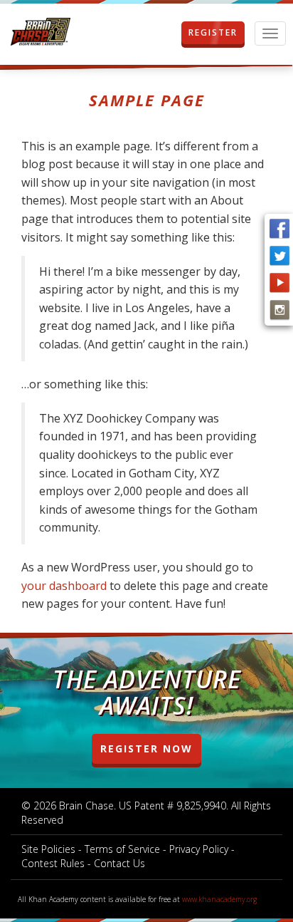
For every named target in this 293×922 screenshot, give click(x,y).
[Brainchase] (41, 32)
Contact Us (119, 863)
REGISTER (213, 32)
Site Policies (48, 849)
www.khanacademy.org (219, 899)
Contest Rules (53, 863)
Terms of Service (122, 849)
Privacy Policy (198, 849)
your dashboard (64, 586)
